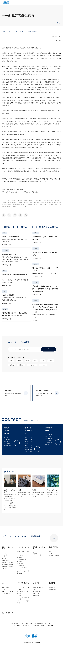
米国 (4, 270)
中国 (27, 360)
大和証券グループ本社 (37, 625)
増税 (35, 360)
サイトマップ (48, 623)
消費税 (50, 360)
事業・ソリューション (7, 547)
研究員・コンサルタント (39, 547)
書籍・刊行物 (53, 547)
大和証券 (49, 625)
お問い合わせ (14, 623)
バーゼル (43, 365)
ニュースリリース (7, 613)
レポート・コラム (12, 31)
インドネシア (32, 365)
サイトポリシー (39, 623)
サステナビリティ (23, 583)
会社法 (12, 365)
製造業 (19, 360)
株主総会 (21, 365)
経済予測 (5, 250)
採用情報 (52, 583)
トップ (3, 31)
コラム (21, 31)
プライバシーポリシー (26, 623)
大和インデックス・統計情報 (19, 625)
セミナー (5, 583)
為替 (43, 360)
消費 (11, 360)
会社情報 (36, 583)
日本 (4, 232)
